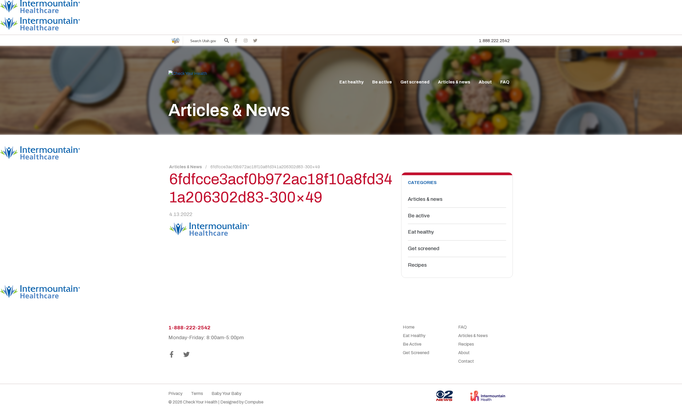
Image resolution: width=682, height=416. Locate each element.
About (485, 82)
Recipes (417, 265)
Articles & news (454, 82)
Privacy (175, 393)
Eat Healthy (414, 335)
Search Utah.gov (203, 41)
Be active (382, 82)
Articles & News (185, 167)
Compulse (254, 402)
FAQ (504, 82)
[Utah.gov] (175, 40)
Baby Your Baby (226, 393)
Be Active (412, 344)
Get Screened (416, 352)
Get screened (414, 82)
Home (409, 327)
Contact (466, 361)
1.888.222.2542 (494, 40)
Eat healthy (351, 82)
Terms (197, 393)
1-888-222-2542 (189, 327)
